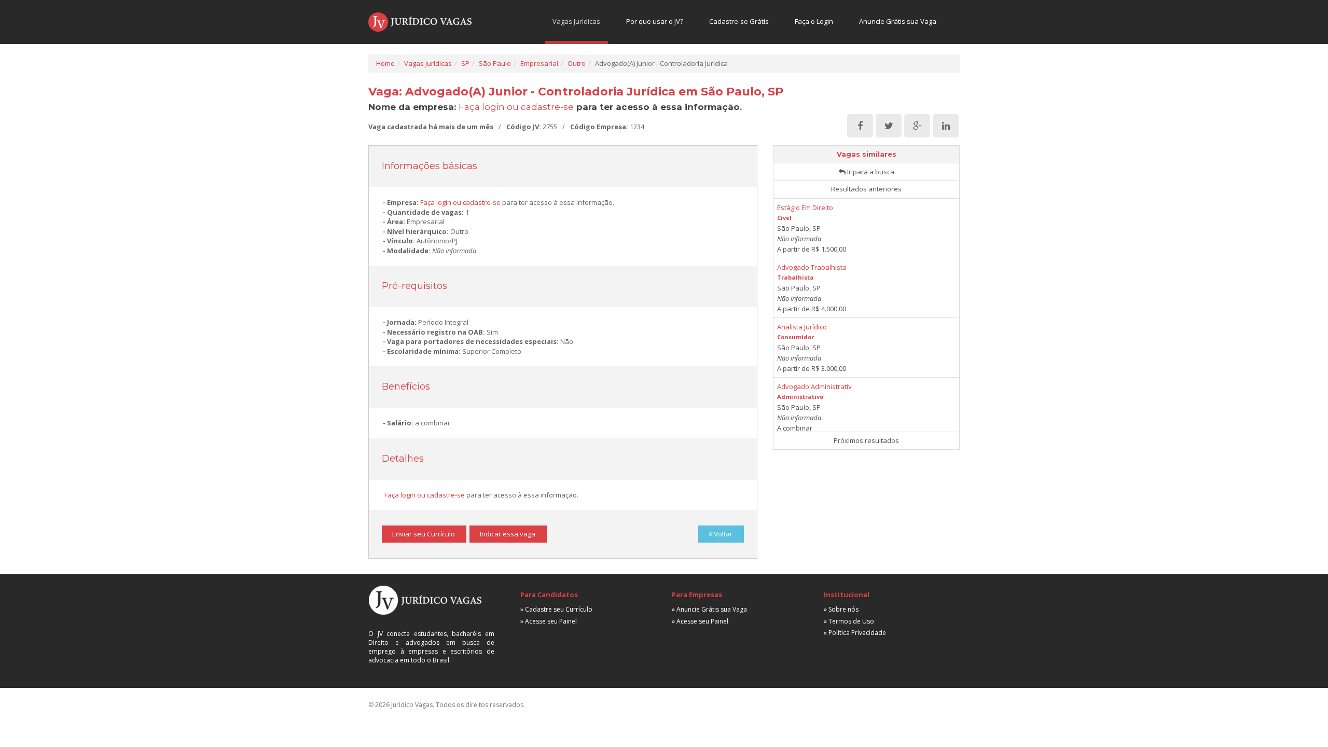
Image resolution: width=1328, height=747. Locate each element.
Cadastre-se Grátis (739, 21)
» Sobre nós (841, 609)
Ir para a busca (870, 171)
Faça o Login (814, 21)
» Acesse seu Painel (548, 621)
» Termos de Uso (849, 621)
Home (385, 63)
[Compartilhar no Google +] (917, 126)
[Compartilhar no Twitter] (889, 126)
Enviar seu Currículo (423, 533)
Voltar (722, 533)
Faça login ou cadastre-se (516, 107)
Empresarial (539, 63)
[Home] (420, 22)
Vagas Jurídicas (576, 21)
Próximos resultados (866, 440)
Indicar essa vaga (507, 533)
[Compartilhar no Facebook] (860, 126)
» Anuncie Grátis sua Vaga (709, 609)
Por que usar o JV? (654, 21)
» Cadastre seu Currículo (556, 609)
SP (465, 63)
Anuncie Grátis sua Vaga (897, 21)
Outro (577, 63)
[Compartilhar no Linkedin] (946, 126)
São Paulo (495, 63)
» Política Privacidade (855, 632)
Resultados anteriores (866, 188)
